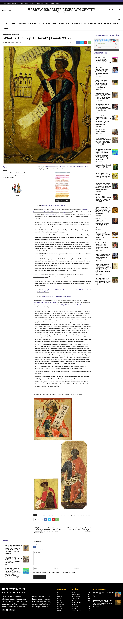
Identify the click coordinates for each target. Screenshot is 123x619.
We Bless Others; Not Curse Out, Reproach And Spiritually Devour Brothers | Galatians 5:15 (103, 281)
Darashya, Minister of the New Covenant (53, 205)
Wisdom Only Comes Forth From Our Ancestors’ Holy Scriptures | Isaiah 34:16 (102, 245)
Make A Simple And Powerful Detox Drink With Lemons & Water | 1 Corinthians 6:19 (103, 176)
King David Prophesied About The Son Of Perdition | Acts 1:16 (103, 166)
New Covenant (15, 34)
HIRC (6, 42)
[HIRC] (17, 188)
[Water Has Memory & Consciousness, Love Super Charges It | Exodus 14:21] (115, 256)
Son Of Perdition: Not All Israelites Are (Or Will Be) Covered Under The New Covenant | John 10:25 (103, 210)
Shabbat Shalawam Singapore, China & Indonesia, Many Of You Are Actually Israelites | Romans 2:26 (102, 71)
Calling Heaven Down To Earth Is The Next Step (56, 296)
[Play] (57, 200)
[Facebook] (78, 42)
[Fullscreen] (69, 200)
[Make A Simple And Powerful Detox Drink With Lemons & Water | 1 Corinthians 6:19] (115, 176)
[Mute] (67, 200)
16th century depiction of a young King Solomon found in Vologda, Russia (67, 167)
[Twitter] (82, 42)
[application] (62, 187)
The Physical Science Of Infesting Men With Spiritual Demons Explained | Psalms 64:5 (103, 60)
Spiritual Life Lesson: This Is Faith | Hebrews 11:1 (103, 593)
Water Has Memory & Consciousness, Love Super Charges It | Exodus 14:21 (102, 256)
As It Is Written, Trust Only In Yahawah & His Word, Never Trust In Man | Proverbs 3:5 (78, 529)
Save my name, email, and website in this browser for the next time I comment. (55, 572)
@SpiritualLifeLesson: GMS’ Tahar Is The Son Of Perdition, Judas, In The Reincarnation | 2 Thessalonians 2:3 (103, 186)
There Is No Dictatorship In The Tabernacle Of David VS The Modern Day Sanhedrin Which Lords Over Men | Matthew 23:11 (104, 603)
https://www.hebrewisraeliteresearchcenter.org (17, 197)
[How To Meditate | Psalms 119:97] (115, 132)
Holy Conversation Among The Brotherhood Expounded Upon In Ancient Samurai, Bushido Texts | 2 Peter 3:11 (103, 223)
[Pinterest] (85, 42)
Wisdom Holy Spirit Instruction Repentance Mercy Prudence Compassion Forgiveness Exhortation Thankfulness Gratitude (15, 175)
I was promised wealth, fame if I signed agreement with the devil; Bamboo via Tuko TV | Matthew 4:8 (103, 107)
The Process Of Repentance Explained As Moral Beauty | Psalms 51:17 (102, 235)
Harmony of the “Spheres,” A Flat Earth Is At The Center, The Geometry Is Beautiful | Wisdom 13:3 (13, 559)
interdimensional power (40, 277)
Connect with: (36, 544)
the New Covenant (50, 214)
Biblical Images (7, 34)
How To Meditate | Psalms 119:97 (101, 130)
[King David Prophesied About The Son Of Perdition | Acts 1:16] (115, 167)
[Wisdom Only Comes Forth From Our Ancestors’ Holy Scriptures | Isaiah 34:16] (115, 245)
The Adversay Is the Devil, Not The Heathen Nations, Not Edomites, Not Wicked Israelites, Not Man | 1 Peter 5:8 (13, 548)
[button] (119, 19)
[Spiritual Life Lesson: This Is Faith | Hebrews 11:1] (118, 594)
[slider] (61, 200)
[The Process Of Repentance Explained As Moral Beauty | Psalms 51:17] (115, 235)
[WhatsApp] (89, 42)
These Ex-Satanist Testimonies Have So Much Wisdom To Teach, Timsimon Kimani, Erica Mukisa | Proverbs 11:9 (102, 84)
